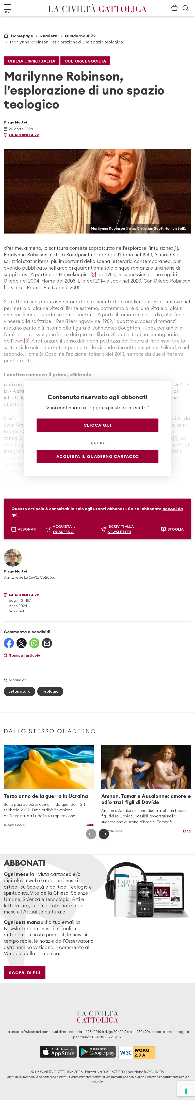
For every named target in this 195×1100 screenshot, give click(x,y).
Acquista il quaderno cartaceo (97, 456)
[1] (175, 248)
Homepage (22, 35)
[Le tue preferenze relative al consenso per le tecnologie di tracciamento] (186, 1091)
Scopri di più (25, 972)
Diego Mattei (15, 122)
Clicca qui (97, 425)
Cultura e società (85, 61)
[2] (93, 274)
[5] (175, 438)
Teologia (50, 691)
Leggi (90, 825)
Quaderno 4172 (80, 35)
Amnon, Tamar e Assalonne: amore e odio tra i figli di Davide (146, 799)
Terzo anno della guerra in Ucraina (46, 796)
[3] (26, 341)
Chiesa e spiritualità (31, 61)
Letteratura (19, 691)
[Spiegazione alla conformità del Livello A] (137, 1052)
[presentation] (91, 834)
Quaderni (49, 35)
